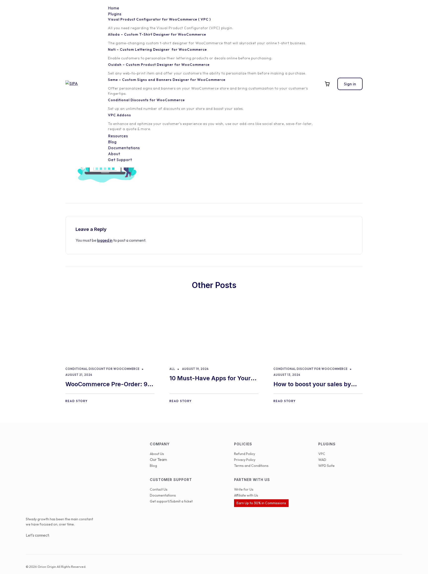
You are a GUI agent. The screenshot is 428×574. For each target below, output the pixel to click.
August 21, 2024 (78, 375)
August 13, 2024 (286, 375)
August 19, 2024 (195, 369)
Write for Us (243, 489)
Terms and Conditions (251, 465)
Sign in (350, 83)
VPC (321, 454)
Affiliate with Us (246, 495)
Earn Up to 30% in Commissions (261, 503)
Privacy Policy (244, 459)
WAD (322, 459)
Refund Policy (244, 454)
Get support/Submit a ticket (171, 501)
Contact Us (158, 489)
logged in (104, 240)
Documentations (163, 495)
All (172, 369)
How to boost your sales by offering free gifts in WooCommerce (312, 385)
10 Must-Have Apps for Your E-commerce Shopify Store (210, 379)
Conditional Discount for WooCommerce (102, 369)
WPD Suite (326, 465)
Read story (76, 401)
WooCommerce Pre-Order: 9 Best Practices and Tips (106, 385)
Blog (153, 465)
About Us (157, 454)
